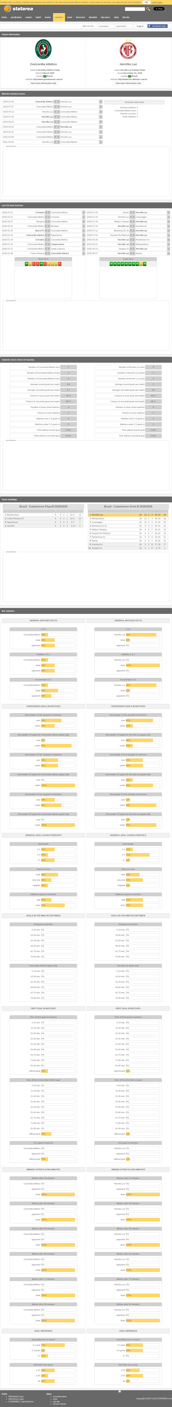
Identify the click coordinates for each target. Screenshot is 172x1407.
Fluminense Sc (142, 240)
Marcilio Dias (13, 515)
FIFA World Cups (16, 1396)
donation (93, 17)
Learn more (157, 2)
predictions (16, 17)
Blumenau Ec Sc (121, 231)
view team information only (43, 83)
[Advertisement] (86, 171)
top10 (38, 17)
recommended (59, 1396)
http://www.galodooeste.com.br (48, 79)
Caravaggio (141, 217)
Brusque (40, 221)
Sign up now (88, 26)
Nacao (126, 212)
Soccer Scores (59, 1404)
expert (29, 17)
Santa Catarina (58, 249)
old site (125, 17)
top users (105, 17)
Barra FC (39, 231)
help (55, 1399)
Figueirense (56, 235)
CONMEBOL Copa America (20, 1401)
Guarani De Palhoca (119, 235)
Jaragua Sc (124, 249)
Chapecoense (57, 244)
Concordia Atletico (44, 102)
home (4, 17)
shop (116, 17)
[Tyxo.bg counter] (127, 1398)
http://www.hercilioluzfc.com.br (132, 79)
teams (48, 17)
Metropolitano (142, 244)
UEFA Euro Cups (16, 1399)
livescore (80, 17)
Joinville (10, 526)
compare (59, 17)
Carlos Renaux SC (15, 518)
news (69, 17)
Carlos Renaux (37, 253)
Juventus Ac (141, 226)
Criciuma (39, 212)
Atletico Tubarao (121, 221)
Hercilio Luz (66, 102)
